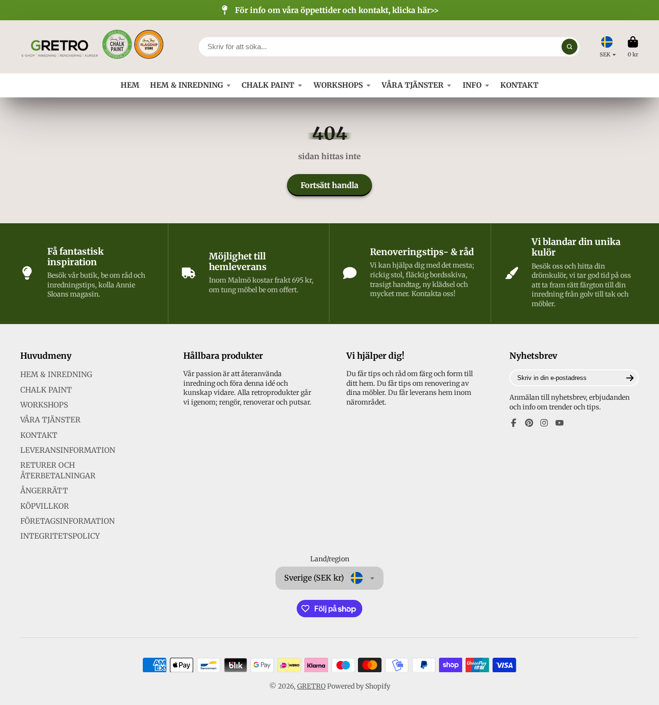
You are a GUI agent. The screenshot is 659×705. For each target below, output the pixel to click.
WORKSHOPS (338, 85)
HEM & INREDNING (186, 85)
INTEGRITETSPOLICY (60, 536)
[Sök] (570, 47)
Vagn (633, 46)
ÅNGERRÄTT (44, 490)
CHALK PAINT (268, 85)
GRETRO (311, 686)
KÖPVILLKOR (44, 506)
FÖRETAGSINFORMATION (67, 521)
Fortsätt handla (329, 185)
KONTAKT (519, 85)
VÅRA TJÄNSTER (412, 85)
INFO (472, 85)
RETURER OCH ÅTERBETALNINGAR (58, 470)
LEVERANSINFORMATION (67, 450)
